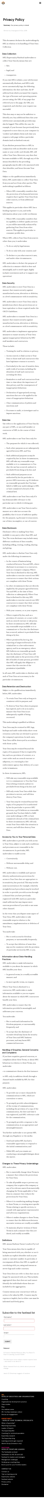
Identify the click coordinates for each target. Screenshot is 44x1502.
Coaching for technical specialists (13, 1433)
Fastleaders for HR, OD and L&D (12, 1454)
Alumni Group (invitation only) (12, 1443)
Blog (3, 1407)
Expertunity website (8, 1477)
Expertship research (8, 1436)
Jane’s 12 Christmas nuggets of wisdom (16, 1373)
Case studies (6, 1404)
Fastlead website (7, 1479)
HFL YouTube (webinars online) (12, 1412)
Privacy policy (6, 1482)
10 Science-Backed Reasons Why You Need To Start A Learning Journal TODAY (19, 1353)
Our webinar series (8, 1409)
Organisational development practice (14, 1402)
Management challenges (10, 1460)
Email (6, 1333)
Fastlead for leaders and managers (13, 1457)
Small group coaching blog (11, 1462)
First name (8, 1317)
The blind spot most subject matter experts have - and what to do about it (20, 1360)
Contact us (5, 1472)
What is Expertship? (8, 1423)
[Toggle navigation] (40, 3)
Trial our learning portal (9, 1474)
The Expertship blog (8, 1438)
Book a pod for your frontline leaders (14, 1465)
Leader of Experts (8, 1428)
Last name (7, 1325)
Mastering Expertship (9, 1426)
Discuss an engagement (10, 1414)
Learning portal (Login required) (12, 1441)
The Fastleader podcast (10, 1452)
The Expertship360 (8, 1431)
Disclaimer (5, 1484)
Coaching (5, 1399)
